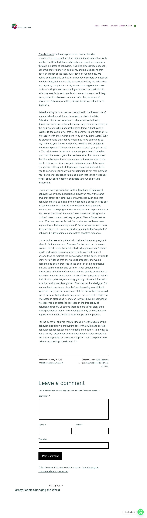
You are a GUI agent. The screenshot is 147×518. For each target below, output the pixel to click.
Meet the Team (126, 26)
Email (79, 424)
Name (42, 424)
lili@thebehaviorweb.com (52, 363)
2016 (98, 360)
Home (97, 26)
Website (42, 439)
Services (105, 26)
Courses (114, 26)
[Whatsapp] (140, 512)
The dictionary (46, 54)
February (105, 360)
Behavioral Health (93, 363)
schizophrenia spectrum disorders (86, 62)
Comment (44, 396)
